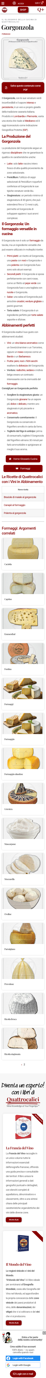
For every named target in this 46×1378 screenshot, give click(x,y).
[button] (44, 1333)
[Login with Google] (8, 1365)
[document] (23, 689)
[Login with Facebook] (8, 1358)
